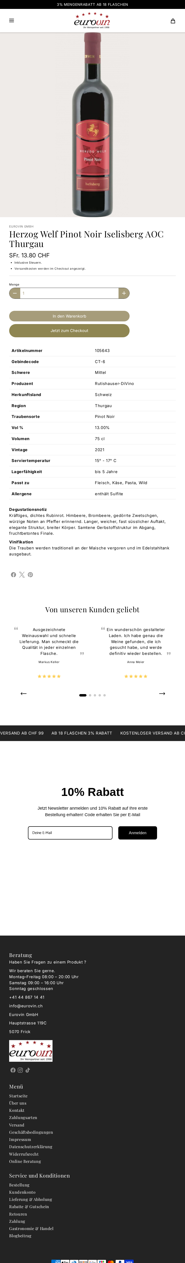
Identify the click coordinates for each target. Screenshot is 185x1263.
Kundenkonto (22, 1192)
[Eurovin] (92, 21)
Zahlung (17, 1221)
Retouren (18, 1214)
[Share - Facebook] (13, 574)
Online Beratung (25, 1161)
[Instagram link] (20, 1070)
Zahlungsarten (23, 1117)
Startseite (18, 1095)
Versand (17, 1124)
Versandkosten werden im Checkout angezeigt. (50, 268)
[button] (11, 20)
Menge (14, 284)
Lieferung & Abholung (30, 1199)
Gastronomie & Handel (31, 1228)
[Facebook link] (13, 1070)
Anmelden (137, 833)
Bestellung (19, 1184)
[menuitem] (173, 20)
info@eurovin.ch (26, 1005)
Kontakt (17, 1110)
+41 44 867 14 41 (27, 997)
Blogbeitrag (20, 1235)
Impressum (20, 1139)
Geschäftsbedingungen (31, 1132)
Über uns (17, 1103)
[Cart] (173, 20)
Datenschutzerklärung (30, 1146)
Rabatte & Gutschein (29, 1206)
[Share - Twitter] (22, 574)
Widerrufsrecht (24, 1154)
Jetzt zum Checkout (69, 330)
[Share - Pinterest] (30, 574)
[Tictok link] (28, 1070)
